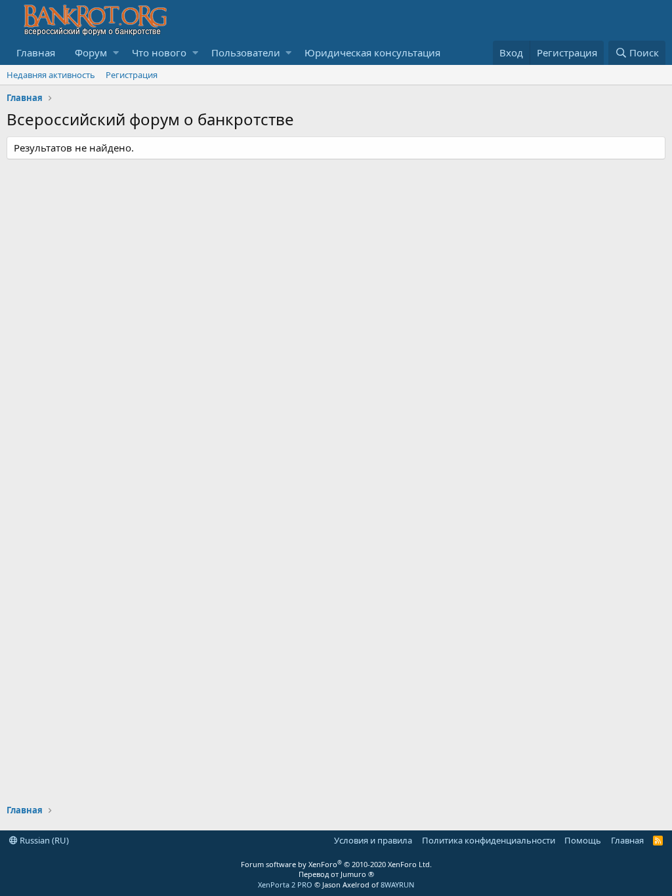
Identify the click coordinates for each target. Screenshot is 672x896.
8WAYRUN (397, 884)
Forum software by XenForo (336, 864)
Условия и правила (373, 840)
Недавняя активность (51, 75)
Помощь (582, 840)
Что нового (159, 52)
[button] (116, 53)
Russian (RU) (43, 840)
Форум (91, 52)
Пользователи (245, 52)
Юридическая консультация (372, 52)
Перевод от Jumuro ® (336, 874)
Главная (35, 52)
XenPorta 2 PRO (285, 884)
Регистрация (132, 75)
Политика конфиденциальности (488, 840)
